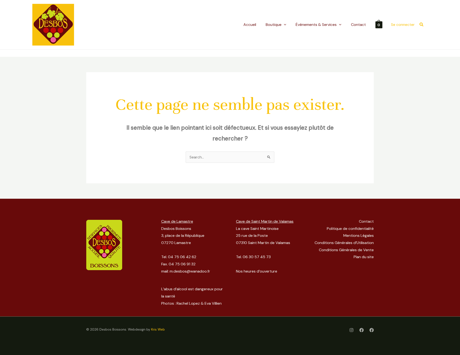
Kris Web (158, 329)
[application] (284, 24)
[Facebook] (361, 330)
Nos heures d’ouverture (256, 271)
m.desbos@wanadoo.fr (190, 271)
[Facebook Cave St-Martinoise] (371, 330)
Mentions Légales (358, 235)
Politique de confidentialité (350, 228)
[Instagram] (351, 330)
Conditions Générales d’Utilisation (344, 242)
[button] (422, 25)
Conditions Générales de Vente (346, 249)
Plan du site (364, 256)
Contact (366, 221)
